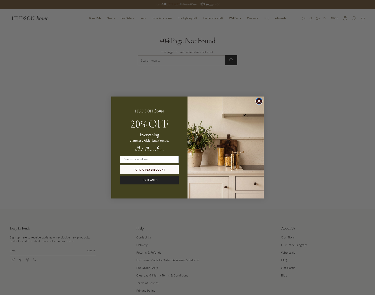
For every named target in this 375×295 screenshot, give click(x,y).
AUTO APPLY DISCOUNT (149, 169)
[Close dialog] (259, 101)
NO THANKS (149, 180)
